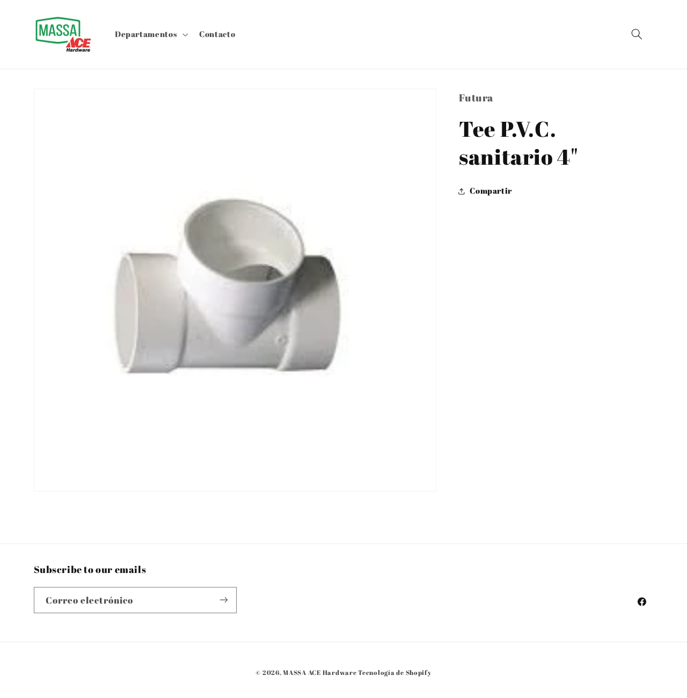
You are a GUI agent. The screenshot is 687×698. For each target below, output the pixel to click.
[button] (150, 34)
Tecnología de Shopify (394, 672)
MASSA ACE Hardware (319, 672)
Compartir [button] (491, 191)
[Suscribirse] (223, 600)
